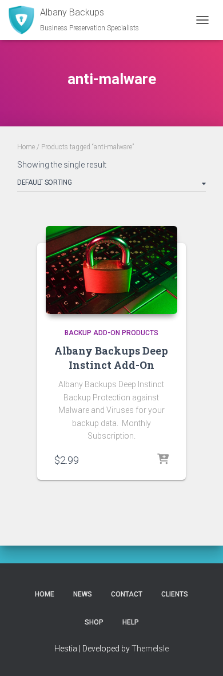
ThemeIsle (150, 648)
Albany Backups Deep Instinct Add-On (111, 358)
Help (130, 622)
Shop (94, 622)
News (82, 594)
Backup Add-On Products (111, 333)
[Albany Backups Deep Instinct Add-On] (111, 269)
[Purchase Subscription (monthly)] (163, 460)
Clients (174, 594)
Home (26, 147)
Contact (126, 594)
